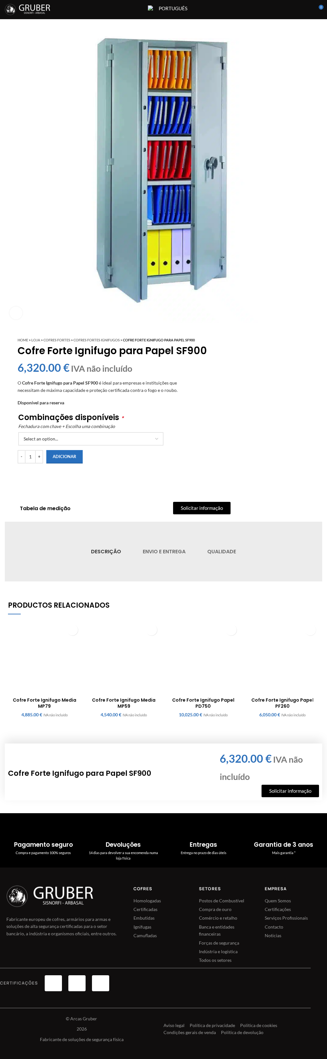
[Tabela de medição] (11, 508)
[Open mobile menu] (139, 9)
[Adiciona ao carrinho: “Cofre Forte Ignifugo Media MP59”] (151, 629)
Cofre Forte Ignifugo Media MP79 (44, 703)
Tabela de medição (45, 508)
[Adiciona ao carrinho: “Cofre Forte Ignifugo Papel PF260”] (310, 629)
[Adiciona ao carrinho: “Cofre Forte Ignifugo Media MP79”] (72, 629)
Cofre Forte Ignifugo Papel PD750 (203, 703)
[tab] (106, 551)
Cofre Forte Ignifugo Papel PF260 (282, 703)
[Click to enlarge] (16, 313)
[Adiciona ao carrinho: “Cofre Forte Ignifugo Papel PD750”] (231, 629)
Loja (35, 340)
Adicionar (64, 456)
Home (23, 340)
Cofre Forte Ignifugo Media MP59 (124, 703)
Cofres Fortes (56, 340)
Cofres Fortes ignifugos (96, 340)
